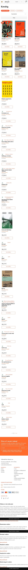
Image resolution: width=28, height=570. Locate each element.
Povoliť (5, 542)
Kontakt (15, 472)
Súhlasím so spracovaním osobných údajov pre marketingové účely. (12, 451)
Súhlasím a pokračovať (14, 518)
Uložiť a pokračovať (14, 568)
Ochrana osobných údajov (16, 451)
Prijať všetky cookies (14, 531)
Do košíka (7, 46)
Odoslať (23, 447)
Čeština (13, 10)
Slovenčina (19, 10)
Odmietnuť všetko (3, 520)
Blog (15, 476)
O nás (15, 468)
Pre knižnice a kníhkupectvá (20, 470)
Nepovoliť (2, 542)
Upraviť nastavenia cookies (13, 520)
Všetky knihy (5, 10)
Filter (14, 17)
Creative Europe (17, 479)
